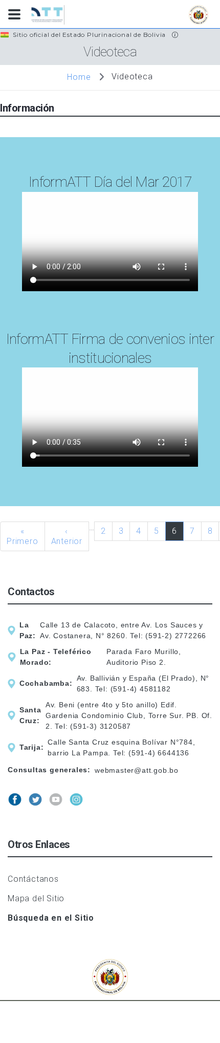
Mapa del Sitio (36, 898)
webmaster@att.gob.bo (137, 770)
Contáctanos (33, 879)
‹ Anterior (66, 536)
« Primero (22, 536)
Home (79, 76)
